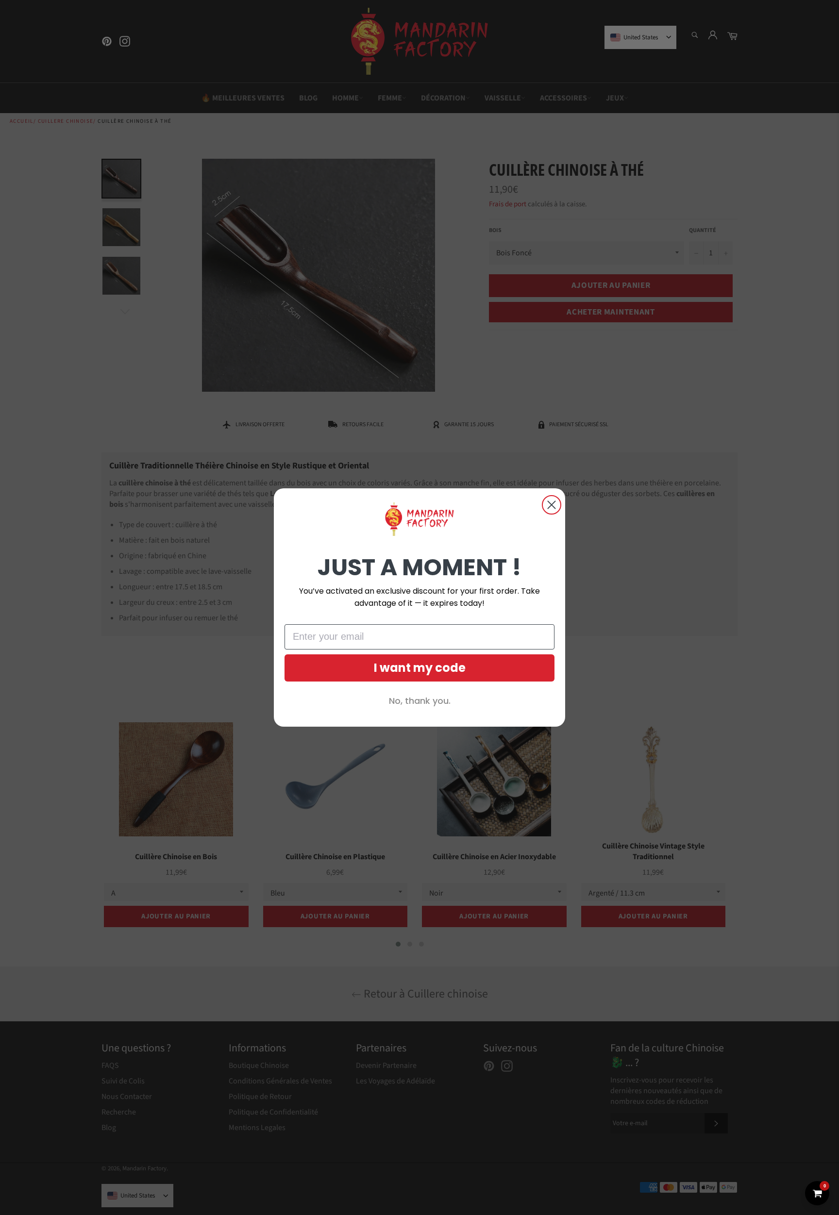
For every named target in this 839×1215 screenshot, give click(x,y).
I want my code (420, 668)
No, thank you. (420, 701)
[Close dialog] (551, 505)
